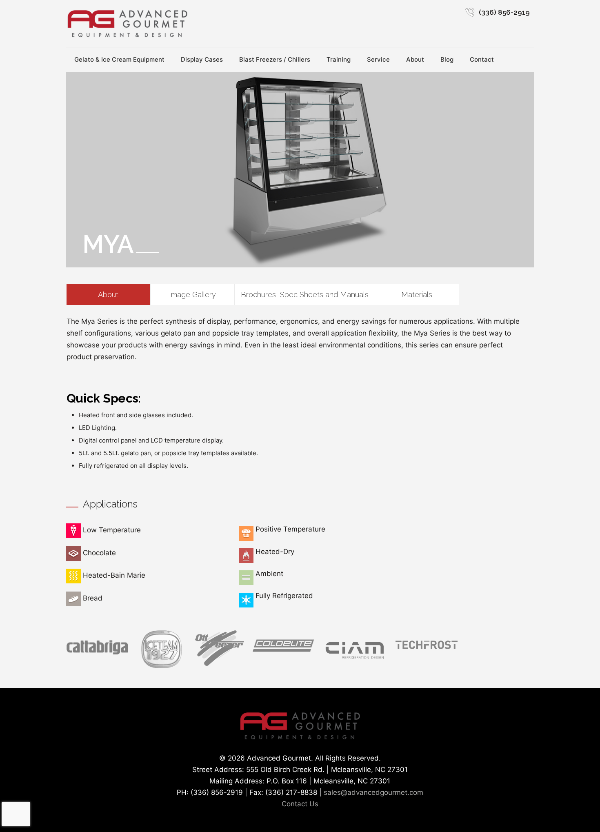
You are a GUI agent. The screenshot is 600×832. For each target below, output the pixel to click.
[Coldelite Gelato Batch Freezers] (283, 653)
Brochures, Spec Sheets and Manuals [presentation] (305, 294)
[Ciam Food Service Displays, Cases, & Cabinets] (355, 660)
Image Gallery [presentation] (192, 294)
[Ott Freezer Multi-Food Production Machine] (219, 663)
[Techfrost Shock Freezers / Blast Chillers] (427, 651)
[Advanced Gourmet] (127, 23)
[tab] (109, 294)
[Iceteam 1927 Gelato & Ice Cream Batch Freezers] (161, 666)
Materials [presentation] (416, 294)
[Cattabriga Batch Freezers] (97, 654)
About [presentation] (108, 294)
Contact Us (300, 804)
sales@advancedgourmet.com (373, 792)
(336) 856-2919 (504, 12)
